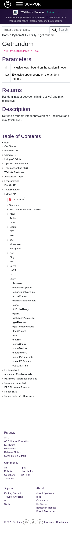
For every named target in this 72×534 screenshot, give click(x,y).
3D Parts (25, 474)
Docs (5, 35)
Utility (32, 35)
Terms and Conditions (56, 522)
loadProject (19, 331)
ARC (6, 437)
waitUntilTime (20, 365)
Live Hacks (27, 471)
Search (62, 29)
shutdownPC (20, 352)
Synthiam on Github (15, 455)
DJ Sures (41, 504)
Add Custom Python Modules (25, 209)
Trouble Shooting (13, 496)
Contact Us (42, 500)
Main (6, 142)
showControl (20, 344)
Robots (8, 471)
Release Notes (12, 452)
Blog (38, 496)
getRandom (20, 322)
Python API (19, 35)
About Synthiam (45, 493)
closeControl (20, 296)
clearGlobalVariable (24, 292)
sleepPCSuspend (22, 361)
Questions (9, 474)
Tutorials (9, 478)
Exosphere (10, 448)
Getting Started (12, 493)
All (5, 467)
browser (17, 283)
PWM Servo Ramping (32, 12)
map (15, 335)
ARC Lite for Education (16, 441)
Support (8, 488)
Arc (6, 500)
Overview (14, 205)
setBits (17, 339)
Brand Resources (46, 511)
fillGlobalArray (21, 309)
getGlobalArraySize (24, 318)
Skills (7, 504)
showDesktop (20, 348)
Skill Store (9, 444)
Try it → (50, 12)
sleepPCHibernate (23, 357)
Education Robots (46, 507)
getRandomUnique (23, 326)
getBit (16, 313)
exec (16, 305)
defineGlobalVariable (24, 300)
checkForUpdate (22, 287)
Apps (23, 467)
